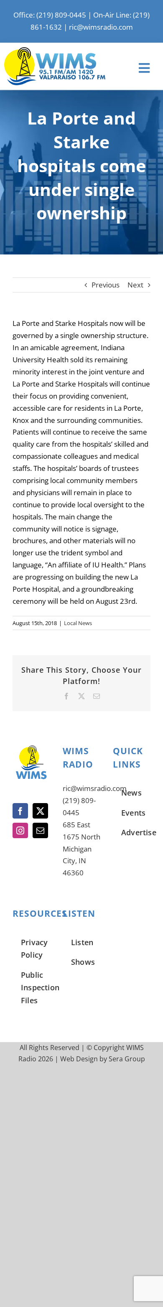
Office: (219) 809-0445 (49, 15)
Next (135, 285)
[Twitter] (40, 811)
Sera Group (127, 1058)
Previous (106, 285)
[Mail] (40, 830)
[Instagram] (20, 830)
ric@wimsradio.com (101, 27)
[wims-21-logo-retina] (54, 51)
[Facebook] (20, 811)
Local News (78, 623)
